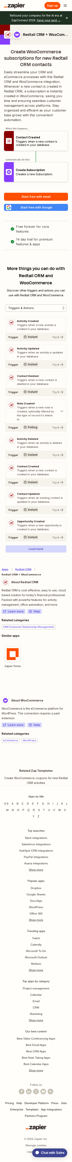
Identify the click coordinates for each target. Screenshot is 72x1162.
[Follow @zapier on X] (36, 1091)
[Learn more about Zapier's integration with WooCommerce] (5, 700)
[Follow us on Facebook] (21, 1091)
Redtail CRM (23, 569)
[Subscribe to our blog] (50, 1091)
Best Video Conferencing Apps (36, 1038)
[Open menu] (65, 5)
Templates (32, 1109)
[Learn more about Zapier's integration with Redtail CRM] (5, 582)
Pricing (9, 1103)
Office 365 (36, 913)
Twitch (36, 938)
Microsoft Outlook (36, 957)
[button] (36, 207)
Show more (36, 869)
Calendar (36, 994)
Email (36, 1001)
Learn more (16, 611)
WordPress (36, 907)
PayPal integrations (36, 857)
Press (54, 1103)
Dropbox (36, 888)
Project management (36, 988)
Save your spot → (49, 20)
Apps (5, 569)
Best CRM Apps (36, 1051)
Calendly (36, 944)
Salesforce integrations (36, 844)
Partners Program (36, 1115)
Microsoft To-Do (36, 951)
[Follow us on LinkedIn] (29, 1091)
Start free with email (36, 196)
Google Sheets (36, 894)
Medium (36, 963)
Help (37, 611)
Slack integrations (36, 837)
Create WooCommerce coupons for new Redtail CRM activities (36, 780)
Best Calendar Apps (36, 1064)
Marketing (36, 1013)
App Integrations (51, 1109)
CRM (36, 1007)
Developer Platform (36, 1103)
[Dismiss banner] (67, 18)
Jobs (64, 1103)
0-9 (6, 803)
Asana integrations (36, 863)
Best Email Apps (36, 1045)
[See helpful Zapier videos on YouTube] (43, 1091)
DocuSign (36, 900)
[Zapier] (14, 5)
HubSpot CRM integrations (36, 850)
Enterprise (16, 1109)
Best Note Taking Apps (36, 1057)
